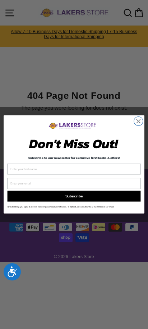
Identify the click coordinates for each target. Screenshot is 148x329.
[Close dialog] (138, 121)
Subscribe (74, 196)
